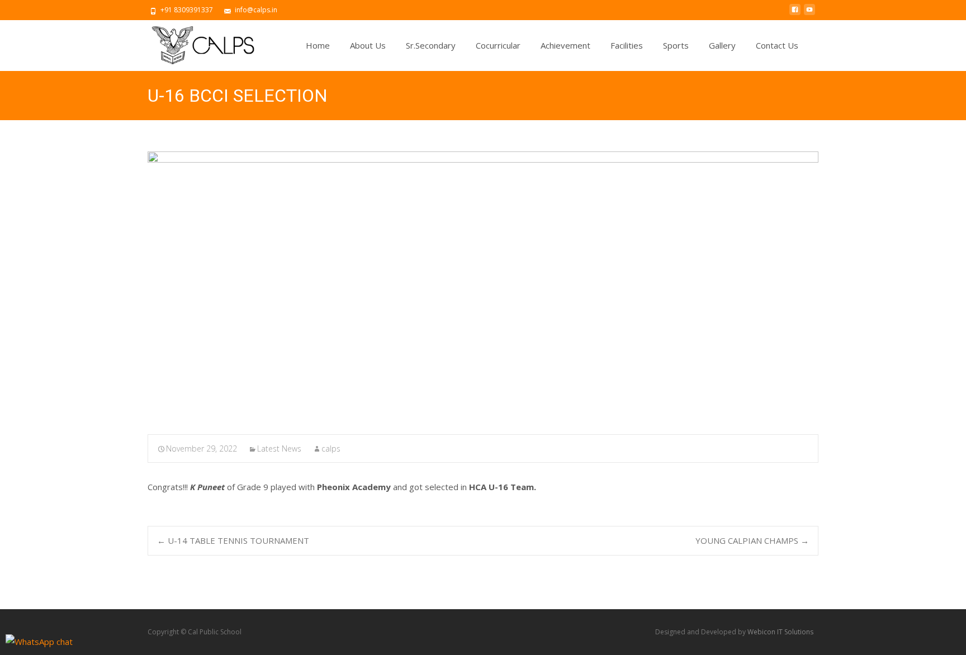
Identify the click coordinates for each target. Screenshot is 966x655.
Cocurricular (498, 45)
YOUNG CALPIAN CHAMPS (752, 540)
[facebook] (795, 14)
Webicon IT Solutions (780, 632)
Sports (676, 45)
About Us (368, 45)
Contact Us (777, 45)
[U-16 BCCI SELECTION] (483, 285)
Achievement (565, 45)
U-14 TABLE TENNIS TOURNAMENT (233, 540)
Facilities (626, 45)
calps (330, 448)
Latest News (279, 448)
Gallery (722, 45)
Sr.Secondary (431, 45)
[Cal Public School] (193, 42)
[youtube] (809, 14)
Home (318, 45)
